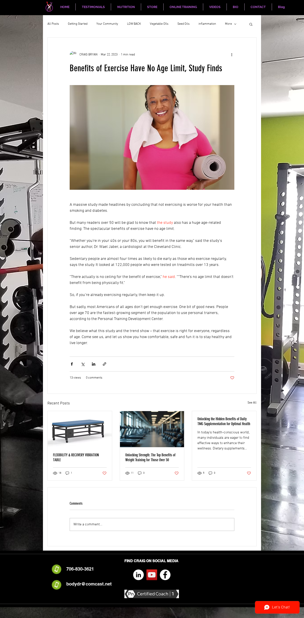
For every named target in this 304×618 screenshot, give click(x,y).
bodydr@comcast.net (89, 584)
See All (252, 403)
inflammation (207, 24)
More (228, 24)
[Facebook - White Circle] (165, 574)
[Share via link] (104, 364)
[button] (251, 24)
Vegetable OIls (159, 24)
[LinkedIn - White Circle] (138, 574)
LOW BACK (134, 24)
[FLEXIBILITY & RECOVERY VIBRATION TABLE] (80, 429)
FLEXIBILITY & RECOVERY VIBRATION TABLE (76, 457)
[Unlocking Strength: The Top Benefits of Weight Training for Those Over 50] (152, 429)
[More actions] (231, 54)
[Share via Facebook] (72, 364)
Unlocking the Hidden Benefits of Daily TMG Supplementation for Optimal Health (223, 421)
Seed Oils (183, 24)
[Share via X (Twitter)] (83, 364)
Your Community (107, 24)
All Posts (53, 24)
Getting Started (77, 24)
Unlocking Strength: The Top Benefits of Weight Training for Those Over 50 (150, 457)
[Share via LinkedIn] (93, 364)
